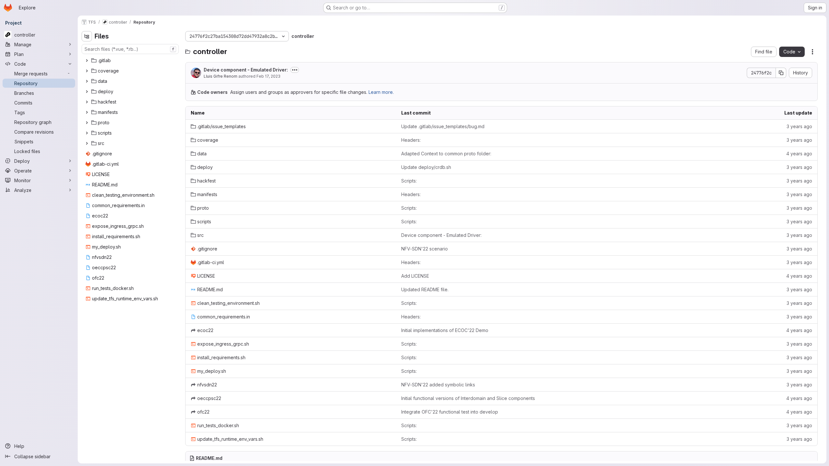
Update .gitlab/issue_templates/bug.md (442, 126)
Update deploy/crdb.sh (426, 167)
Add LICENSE (415, 276)
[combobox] (130, 49)
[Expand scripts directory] (87, 133)
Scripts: (409, 180)
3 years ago (799, 126)
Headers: (411, 140)
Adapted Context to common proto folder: (446, 153)
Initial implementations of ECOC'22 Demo (444, 330)
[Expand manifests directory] (87, 112)
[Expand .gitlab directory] (87, 60)
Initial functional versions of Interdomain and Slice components (468, 398)
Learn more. (381, 92)
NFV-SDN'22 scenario (424, 248)
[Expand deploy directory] (87, 91)
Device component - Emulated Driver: (246, 69)
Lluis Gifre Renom (220, 76)
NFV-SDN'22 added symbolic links (438, 384)
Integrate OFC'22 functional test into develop (449, 412)
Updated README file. (425, 289)
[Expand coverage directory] (87, 71)
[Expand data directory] (87, 81)
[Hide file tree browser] (87, 36)
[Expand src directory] (87, 143)
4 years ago (799, 153)
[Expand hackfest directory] (87, 102)
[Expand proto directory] (87, 123)
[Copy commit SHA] (781, 73)
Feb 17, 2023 (268, 76)
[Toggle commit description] (294, 70)
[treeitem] (131, 60)
